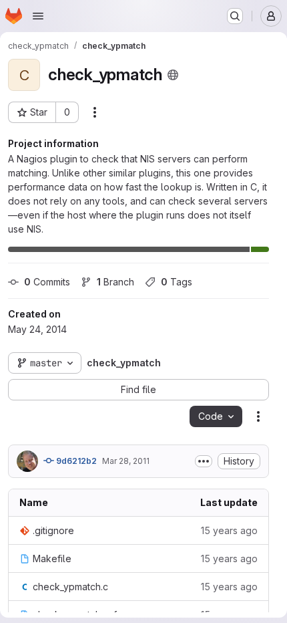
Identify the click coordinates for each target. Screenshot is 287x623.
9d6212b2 (75, 461)
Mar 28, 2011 (126, 461)
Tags (176, 281)
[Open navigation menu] (38, 16)
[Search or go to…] (235, 16)
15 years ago (229, 530)
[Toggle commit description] (203, 461)
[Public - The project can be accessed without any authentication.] (173, 75)
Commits (47, 281)
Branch (115, 281)
